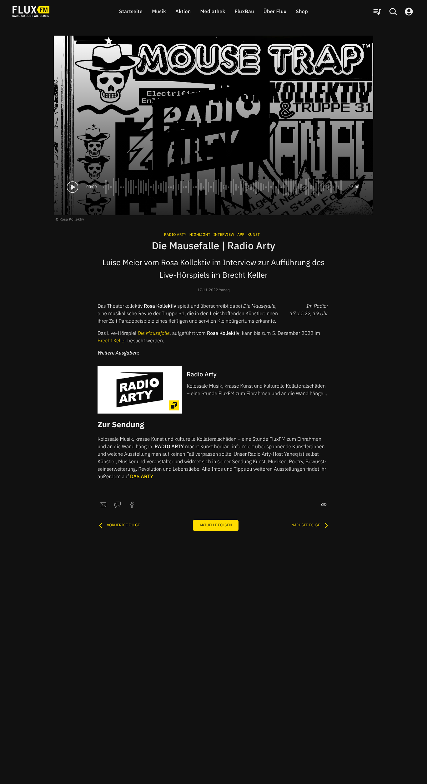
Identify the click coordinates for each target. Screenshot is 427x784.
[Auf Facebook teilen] (132, 504)
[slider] (223, 187)
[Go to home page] (31, 11)
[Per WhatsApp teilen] (117, 504)
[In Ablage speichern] (323, 504)
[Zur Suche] (393, 11)
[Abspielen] (72, 187)
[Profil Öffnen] (408, 11)
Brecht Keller (112, 341)
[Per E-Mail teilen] (103, 504)
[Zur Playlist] (377, 11)
